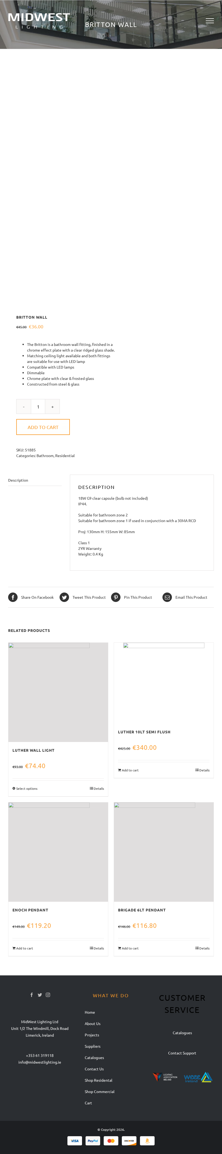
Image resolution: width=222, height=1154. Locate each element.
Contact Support (182, 1052)
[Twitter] (40, 995)
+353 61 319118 (40, 1055)
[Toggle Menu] (210, 20)
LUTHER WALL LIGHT (33, 750)
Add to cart (43, 427)
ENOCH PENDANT (30, 909)
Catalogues (182, 1032)
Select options (26, 788)
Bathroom (45, 455)
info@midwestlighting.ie (39, 1062)
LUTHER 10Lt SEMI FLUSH (144, 731)
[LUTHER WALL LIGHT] (58, 692)
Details (99, 788)
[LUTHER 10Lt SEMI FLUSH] (164, 683)
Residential (65, 455)
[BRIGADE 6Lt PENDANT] (164, 852)
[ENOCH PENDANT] (58, 852)
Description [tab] (18, 480)
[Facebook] (32, 995)
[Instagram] (48, 995)
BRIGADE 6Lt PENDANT (142, 909)
